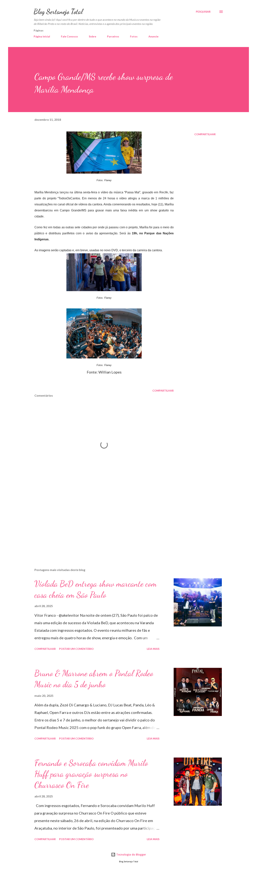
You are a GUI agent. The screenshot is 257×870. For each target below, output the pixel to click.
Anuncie (153, 36)
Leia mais (153, 648)
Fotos (134, 36)
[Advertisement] (98, 521)
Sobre (92, 36)
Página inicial (42, 36)
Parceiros (113, 36)
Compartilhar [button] (205, 134)
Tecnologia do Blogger (131, 854)
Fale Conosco (69, 36)
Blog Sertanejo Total (58, 12)
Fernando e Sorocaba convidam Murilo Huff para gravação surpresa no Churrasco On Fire (91, 774)
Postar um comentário (76, 648)
